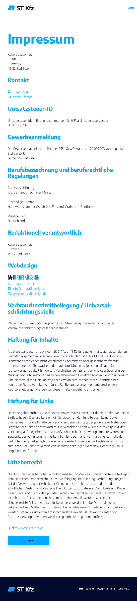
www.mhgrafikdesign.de (29, 293)
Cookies (124, 589)
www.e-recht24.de (31, 528)
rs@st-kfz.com (22, 97)
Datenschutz (106, 589)
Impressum (86, 589)
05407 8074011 (23, 284)
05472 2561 (20, 92)
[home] (21, 8)
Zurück (28, 540)
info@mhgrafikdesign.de (29, 288)
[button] (131, 9)
